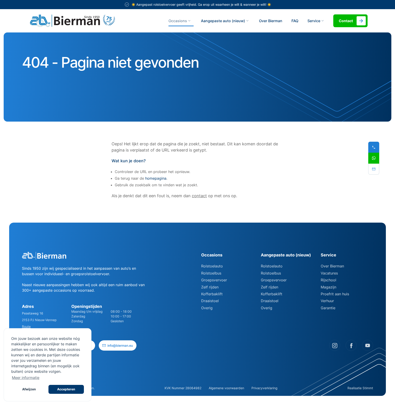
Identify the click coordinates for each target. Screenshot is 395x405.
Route (26, 326)
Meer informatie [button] (25, 377)
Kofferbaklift (212, 294)
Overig (207, 308)
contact (199, 195)
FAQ (294, 21)
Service (328, 255)
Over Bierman (270, 21)
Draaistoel (210, 300)
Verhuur (327, 300)
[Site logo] (91, 20)
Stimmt (368, 388)
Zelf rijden (210, 287)
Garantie (328, 308)
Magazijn (328, 287)
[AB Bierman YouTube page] (367, 345)
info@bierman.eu (120, 345)
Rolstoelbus (211, 273)
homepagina (155, 178)
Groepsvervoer (214, 280)
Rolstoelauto (212, 266)
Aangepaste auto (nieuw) (223, 21)
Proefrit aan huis (335, 294)
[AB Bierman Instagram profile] (334, 345)
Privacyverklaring (264, 388)
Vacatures (329, 273)
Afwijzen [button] (29, 389)
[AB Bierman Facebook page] (351, 345)
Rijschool (328, 280)
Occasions (177, 21)
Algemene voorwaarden (226, 388)
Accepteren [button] (66, 389)
